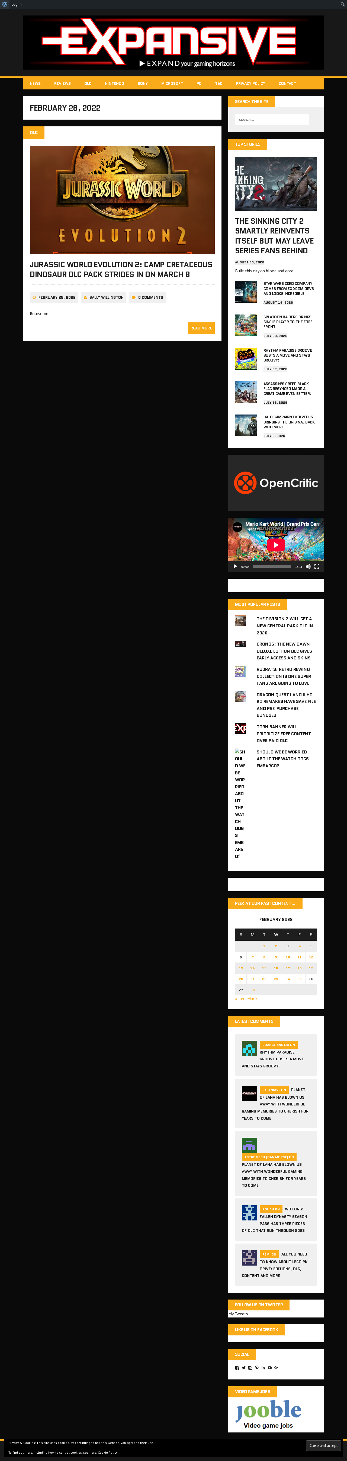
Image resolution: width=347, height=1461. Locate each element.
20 (241, 979)
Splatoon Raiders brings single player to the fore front (288, 321)
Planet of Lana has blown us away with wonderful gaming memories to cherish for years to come (275, 1104)
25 (299, 979)
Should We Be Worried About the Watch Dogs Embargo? (283, 759)
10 (288, 957)
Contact (287, 83)
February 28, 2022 (57, 297)
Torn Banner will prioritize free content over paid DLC (284, 734)
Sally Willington (106, 297)
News (35, 83)
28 (252, 990)
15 (264, 968)
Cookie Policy (108, 1452)
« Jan (239, 998)
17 (288, 968)
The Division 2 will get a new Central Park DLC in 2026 (285, 626)
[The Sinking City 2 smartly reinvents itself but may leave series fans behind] (276, 207)
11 (299, 957)
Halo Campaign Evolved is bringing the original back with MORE (289, 421)
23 (276, 979)
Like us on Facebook (256, 1329)
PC (199, 83)
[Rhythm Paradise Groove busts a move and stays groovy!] (246, 366)
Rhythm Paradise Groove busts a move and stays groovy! (288, 355)
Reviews (62, 83)
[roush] (249, 1217)
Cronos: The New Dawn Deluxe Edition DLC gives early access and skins (284, 651)
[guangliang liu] (249, 1052)
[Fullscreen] (317, 566)
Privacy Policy (250, 83)
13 (241, 968)
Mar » (252, 998)
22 (264, 979)
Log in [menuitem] (16, 4)
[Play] (235, 566)
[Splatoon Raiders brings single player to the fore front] (246, 332)
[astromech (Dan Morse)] (249, 1149)
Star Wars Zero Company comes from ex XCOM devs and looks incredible (289, 288)
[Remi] (249, 1262)
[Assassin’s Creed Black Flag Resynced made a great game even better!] (246, 399)
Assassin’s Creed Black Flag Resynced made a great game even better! (287, 388)
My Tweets (238, 1313)
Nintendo (114, 83)
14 (252, 968)
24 (287, 979)
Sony (143, 83)
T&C (218, 83)
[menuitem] (4, 4)
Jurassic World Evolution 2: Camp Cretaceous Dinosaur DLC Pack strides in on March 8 (121, 269)
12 (311, 957)
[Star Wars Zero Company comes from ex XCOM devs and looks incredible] (246, 299)
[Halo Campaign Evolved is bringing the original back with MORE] (246, 432)
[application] (276, 545)
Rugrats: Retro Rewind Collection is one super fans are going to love (284, 676)
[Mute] (308, 566)
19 (311, 968)
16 (276, 968)
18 (299, 968)
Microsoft (172, 83)
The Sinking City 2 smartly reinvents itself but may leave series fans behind (274, 236)
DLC (87, 83)
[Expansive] (173, 42)
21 (252, 979)
